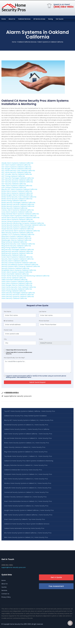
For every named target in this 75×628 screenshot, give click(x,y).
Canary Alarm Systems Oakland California (17, 210)
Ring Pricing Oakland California (13, 247)
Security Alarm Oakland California (14, 261)
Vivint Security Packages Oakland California (18, 293)
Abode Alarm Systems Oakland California (17, 163)
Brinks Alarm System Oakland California (16, 191)
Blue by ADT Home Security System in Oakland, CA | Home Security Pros (28, 420)
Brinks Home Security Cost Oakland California (18, 197)
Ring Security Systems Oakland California (17, 253)
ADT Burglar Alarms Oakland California (16, 169)
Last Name (42, 312)
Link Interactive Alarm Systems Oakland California (20, 231)
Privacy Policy (6, 597)
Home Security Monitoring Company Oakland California (22, 223)
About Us (12, 19)
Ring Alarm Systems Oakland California (16, 238)
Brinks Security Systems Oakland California (17, 206)
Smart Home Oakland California (13, 278)
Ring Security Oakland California (13, 255)
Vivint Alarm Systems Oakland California (16, 283)
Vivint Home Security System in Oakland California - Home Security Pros (28, 434)
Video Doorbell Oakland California (14, 279)
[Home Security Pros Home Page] (13, 8)
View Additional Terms (24, 377)
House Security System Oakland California (17, 229)
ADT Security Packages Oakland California (17, 178)
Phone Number (44, 321)
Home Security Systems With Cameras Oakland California (23, 225)
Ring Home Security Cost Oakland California (18, 244)
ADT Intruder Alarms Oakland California (16, 174)
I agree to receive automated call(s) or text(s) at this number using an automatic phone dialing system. (36, 376)
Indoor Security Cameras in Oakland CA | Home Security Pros (24, 447)
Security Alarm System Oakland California (17, 259)
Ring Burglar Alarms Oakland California (16, 240)
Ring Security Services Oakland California (17, 251)
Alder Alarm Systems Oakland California (16, 185)
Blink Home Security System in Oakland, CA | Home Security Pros (26, 537)
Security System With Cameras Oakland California (20, 266)
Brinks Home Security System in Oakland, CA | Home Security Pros (26, 443)
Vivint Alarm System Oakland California (16, 281)
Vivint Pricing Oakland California (13, 291)
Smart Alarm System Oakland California (16, 272)
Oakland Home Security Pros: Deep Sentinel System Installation (25, 416)
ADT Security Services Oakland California (17, 180)
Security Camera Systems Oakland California (18, 263)
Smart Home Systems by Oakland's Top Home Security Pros (24, 519)
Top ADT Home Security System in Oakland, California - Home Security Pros (29, 411)
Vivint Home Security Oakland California (16, 289)
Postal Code (8, 330)
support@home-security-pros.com (18, 396)
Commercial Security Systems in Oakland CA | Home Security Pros (26, 492)
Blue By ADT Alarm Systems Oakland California (19, 189)
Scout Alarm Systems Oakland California (16, 257)
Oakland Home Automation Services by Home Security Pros (24, 528)
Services (4, 590)
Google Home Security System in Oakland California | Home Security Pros (29, 510)
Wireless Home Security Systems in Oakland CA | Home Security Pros (27, 483)
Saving (50, 19)
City (5, 339)
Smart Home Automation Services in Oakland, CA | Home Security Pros (28, 501)
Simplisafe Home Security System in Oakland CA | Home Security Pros (27, 488)
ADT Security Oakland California (13, 184)
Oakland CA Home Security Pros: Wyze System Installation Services (26, 524)
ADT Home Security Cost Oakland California (18, 170)
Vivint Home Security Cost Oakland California (18, 287)
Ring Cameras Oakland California (14, 242)
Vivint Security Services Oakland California (17, 294)
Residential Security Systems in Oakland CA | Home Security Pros (26, 425)
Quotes (4, 587)
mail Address (8, 321)
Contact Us (5, 594)
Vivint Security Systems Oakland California (17, 296)
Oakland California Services (27, 42)
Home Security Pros (16, 624)
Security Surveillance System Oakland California (19, 264)
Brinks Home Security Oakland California (16, 199)
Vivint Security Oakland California (14, 298)
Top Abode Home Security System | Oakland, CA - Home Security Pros (28, 456)
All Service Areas (39, 19)
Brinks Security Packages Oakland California (18, 202)
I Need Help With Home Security (16, 350)
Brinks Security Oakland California (14, 208)
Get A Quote (56, 577)
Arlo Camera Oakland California (13, 187)
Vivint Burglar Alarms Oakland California (16, 285)
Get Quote (59, 19)
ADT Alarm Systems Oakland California (16, 167)
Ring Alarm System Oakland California (15, 236)
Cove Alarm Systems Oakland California (16, 212)
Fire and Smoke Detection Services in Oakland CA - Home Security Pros (28, 438)
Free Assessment (56, 586)
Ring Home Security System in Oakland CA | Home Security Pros (25, 452)
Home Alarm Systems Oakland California (17, 219)
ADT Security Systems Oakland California (17, 182)
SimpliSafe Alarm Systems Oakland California (18, 270)
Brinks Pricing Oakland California (13, 200)
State (41, 339)
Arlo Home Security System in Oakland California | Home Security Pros (27, 533)
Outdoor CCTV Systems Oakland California (17, 234)
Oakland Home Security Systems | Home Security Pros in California (26, 429)
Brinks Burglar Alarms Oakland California (16, 195)
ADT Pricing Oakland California (13, 176)
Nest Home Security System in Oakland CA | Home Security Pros (26, 479)
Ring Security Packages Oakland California (17, 249)
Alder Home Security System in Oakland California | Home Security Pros (28, 515)
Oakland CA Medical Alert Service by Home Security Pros (23, 470)
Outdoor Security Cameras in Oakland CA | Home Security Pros (25, 497)
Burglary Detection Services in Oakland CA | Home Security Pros (25, 465)
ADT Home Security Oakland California (16, 172)
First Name (7, 312)
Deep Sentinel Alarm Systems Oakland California (20, 214)
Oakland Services (24, 19)
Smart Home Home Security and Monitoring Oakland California (25, 276)
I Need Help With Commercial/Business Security (19, 353)
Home (3, 19)
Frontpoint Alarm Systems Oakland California (18, 216)
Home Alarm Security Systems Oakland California (20, 217)
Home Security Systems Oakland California (17, 227)
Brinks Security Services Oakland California (17, 204)
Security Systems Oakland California (15, 268)
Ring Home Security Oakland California (16, 246)
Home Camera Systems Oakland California (17, 221)
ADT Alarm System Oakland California (15, 165)
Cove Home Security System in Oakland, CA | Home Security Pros (26, 506)
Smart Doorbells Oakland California (15, 274)
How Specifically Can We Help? (14, 358)
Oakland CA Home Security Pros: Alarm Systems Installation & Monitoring (28, 461)
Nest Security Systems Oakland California (17, 232)
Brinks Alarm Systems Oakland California (17, 193)
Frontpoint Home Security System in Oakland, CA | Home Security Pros (28, 474)
